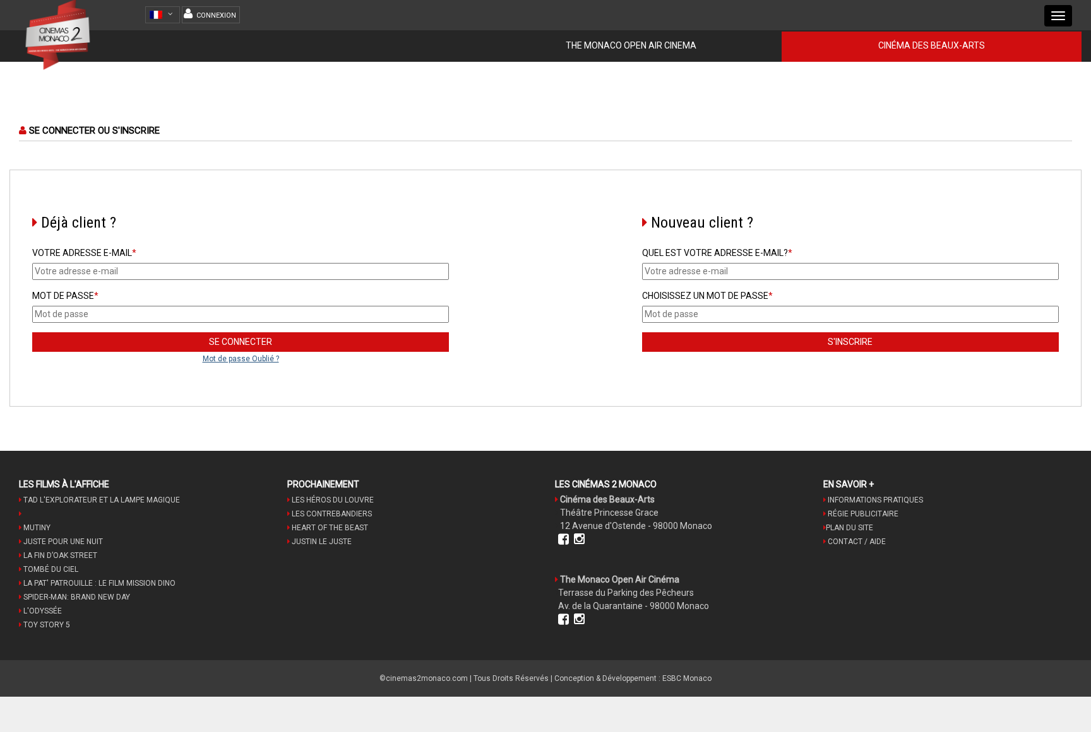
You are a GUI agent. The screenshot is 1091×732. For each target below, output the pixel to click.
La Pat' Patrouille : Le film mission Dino (98, 583)
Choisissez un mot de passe (707, 296)
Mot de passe (65, 296)
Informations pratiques (874, 500)
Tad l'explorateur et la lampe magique (100, 500)
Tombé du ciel (49, 569)
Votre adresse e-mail (84, 253)
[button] (164, 15)
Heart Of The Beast (329, 527)
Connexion (216, 15)
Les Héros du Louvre (332, 500)
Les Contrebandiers (331, 513)
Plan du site (849, 527)
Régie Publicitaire (862, 513)
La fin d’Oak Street (59, 555)
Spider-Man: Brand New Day (75, 597)
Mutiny (36, 527)
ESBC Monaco (687, 678)
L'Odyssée (41, 611)
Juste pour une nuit (62, 541)
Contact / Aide (856, 541)
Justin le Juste (321, 541)
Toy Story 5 (45, 624)
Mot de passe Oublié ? (241, 358)
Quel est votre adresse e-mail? (717, 253)
